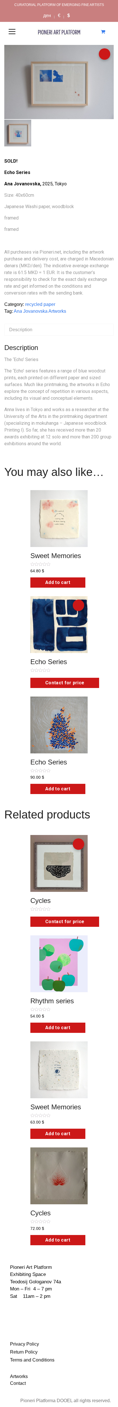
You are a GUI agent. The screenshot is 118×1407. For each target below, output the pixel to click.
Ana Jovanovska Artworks (40, 311)
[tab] (59, 329)
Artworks (19, 1376)
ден (47, 15)
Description (20, 329)
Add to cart (57, 582)
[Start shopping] (103, 31)
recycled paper (40, 304)
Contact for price (64, 682)
